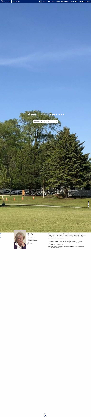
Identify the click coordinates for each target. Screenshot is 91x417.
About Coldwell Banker (74, 1)
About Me (58, 2)
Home (40, 1)
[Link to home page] (6, 1)
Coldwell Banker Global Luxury (84, 1)
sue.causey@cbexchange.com (32, 240)
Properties (44, 2)
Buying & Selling (51, 2)
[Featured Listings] (88, 204)
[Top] (88, 202)
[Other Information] (88, 206)
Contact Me (30, 243)
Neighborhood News (65, 1)
